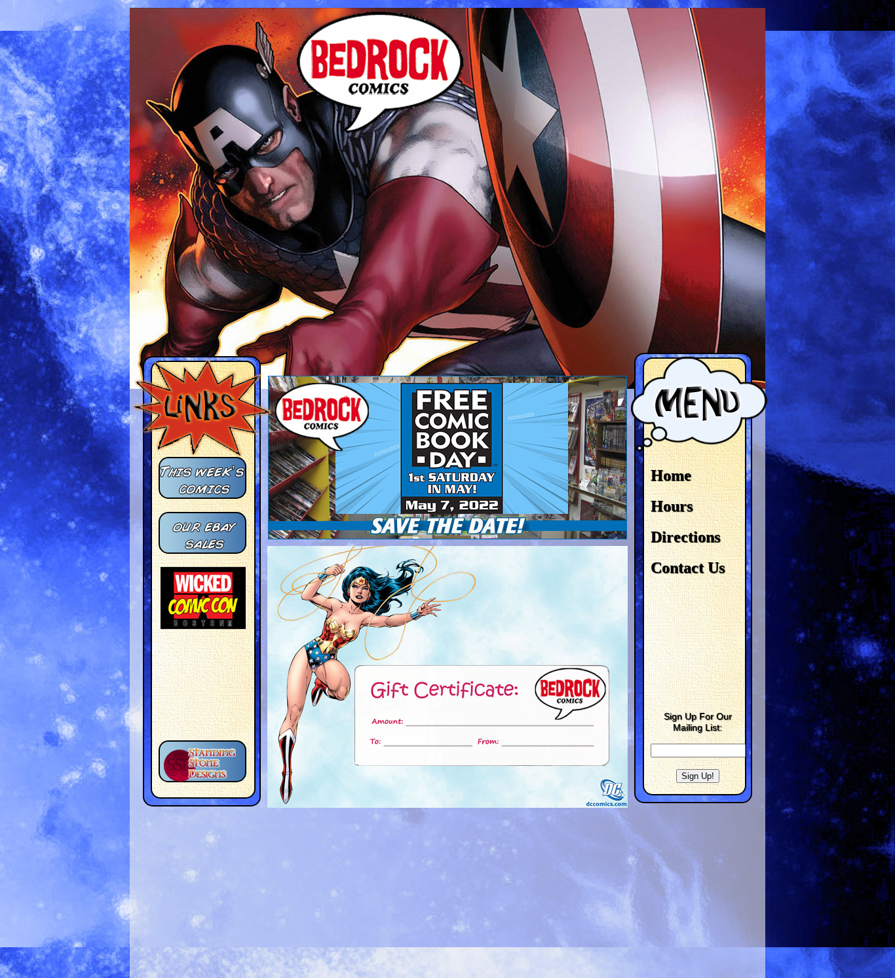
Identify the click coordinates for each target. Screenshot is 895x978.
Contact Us (688, 567)
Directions (685, 536)
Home (671, 475)
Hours (672, 506)
